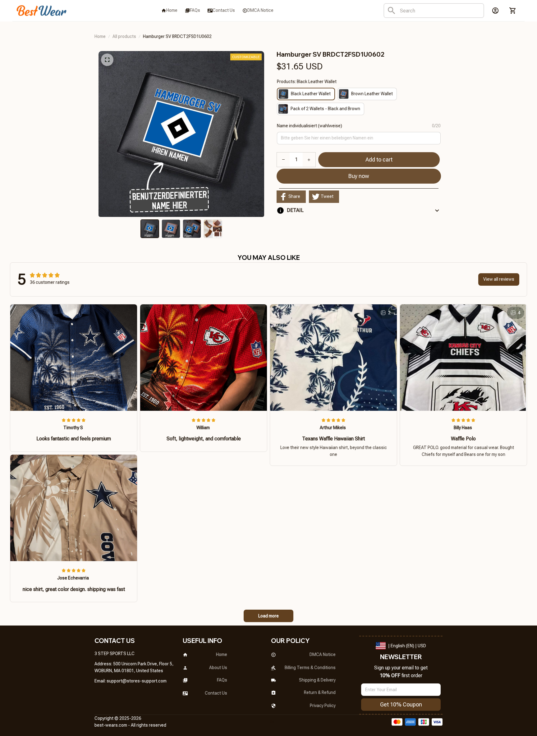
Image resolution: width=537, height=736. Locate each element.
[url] (137, 681)
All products (124, 36)
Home (100, 36)
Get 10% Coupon (401, 704)
